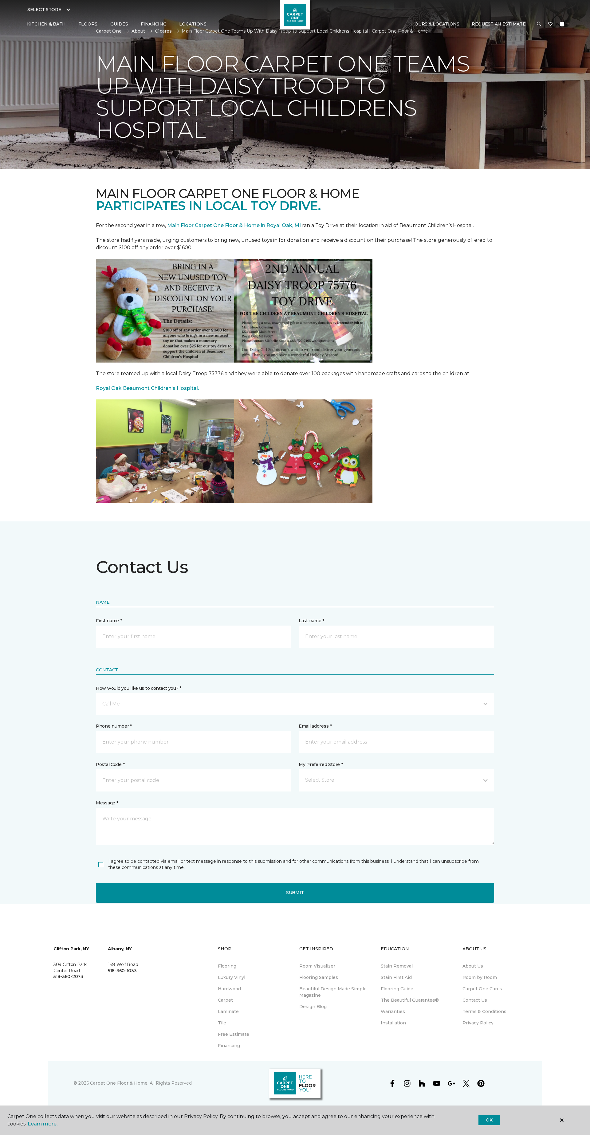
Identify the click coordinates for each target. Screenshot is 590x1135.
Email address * (315, 726)
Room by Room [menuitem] (479, 977)
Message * (107, 803)
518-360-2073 (68, 976)
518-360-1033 (122, 970)
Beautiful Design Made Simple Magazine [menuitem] (333, 992)
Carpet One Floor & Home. (119, 1083)
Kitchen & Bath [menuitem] (46, 24)
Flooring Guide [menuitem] (397, 989)
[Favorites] (550, 24)
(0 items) (562, 24)
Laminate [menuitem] (228, 1011)
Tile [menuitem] (222, 1023)
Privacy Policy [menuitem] (478, 1023)
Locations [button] (192, 24)
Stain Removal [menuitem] (397, 966)
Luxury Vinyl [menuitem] (231, 977)
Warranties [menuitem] (393, 1011)
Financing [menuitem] (153, 24)
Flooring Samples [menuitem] (318, 977)
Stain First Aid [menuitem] (396, 977)
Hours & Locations (435, 24)
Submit (295, 892)
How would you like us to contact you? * (138, 688)
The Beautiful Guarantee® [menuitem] (410, 1000)
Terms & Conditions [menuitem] (484, 1011)
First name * (109, 621)
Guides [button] (119, 24)
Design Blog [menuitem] (313, 1006)
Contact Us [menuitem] (474, 1000)
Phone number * (114, 726)
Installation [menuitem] (393, 1023)
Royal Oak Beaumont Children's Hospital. (147, 388)
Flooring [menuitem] (227, 966)
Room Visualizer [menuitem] (317, 966)
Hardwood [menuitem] (229, 989)
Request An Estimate (499, 24)
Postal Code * (110, 764)
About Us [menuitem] (472, 966)
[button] (539, 24)
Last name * (311, 621)
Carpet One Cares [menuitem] (482, 989)
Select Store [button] (44, 9)
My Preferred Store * (321, 764)
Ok (489, 1120)
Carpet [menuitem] (225, 1000)
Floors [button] (87, 24)
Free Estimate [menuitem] (233, 1034)
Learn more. (42, 1124)
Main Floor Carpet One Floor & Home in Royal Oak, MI (234, 225)
